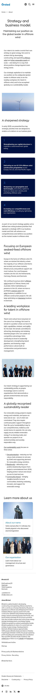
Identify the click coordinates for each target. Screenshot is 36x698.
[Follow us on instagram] (6, 691)
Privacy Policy (28, 679)
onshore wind (16, 291)
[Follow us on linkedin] (10, 691)
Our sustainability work (12, 447)
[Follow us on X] (14, 691)
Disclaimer (5, 679)
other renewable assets (19, 60)
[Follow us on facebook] (2, 691)
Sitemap (4, 646)
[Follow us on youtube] (18, 691)
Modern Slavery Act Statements (12, 676)
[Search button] (29, 4)
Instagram (30, 638)
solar (5, 293)
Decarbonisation (13, 455)
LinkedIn (21, 638)
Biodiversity (11, 464)
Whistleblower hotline (9, 642)
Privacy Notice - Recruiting (10, 655)
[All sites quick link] (25, 4)
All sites (6, 685)
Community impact (14, 477)
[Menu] (33, 4)
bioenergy (21, 298)
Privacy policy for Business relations (13, 651)
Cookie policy (16, 679)
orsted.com (5, 638)
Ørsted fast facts (7, 661)
